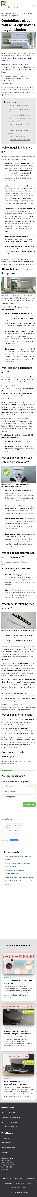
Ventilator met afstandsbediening (16, 823)
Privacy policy (19, 1183)
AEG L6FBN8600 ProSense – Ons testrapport (19, 877)
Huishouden (13, 13)
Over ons (5, 1138)
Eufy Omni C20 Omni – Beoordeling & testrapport (15, 1083)
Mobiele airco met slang (13, 828)
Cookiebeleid (30, 1178)
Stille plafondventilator (12, 830)
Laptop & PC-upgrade (9, 1122)
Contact (5, 1152)
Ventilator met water (12, 833)
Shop (23, 1188)
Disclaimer (8, 1183)
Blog (7, 13)
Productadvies (18, 1178)
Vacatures (6, 1143)
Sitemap (29, 1183)
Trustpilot (15, 1188)
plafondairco (22, 186)
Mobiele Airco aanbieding (13, 825)
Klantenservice (5, 1169)
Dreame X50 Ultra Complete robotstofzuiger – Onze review (17, 1032)
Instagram (7, 1178)
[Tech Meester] (10, 5)
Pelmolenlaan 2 (6, 1160)
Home (3, 13)
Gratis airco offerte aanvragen (20, 140)
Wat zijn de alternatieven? (18, 136)
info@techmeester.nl (7, 1165)
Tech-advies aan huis (9, 1127)
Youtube (4, 1178)
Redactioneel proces (9, 1147)
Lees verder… (8, 997)
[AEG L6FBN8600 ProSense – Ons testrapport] (18, 963)
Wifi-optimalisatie (8, 1112)
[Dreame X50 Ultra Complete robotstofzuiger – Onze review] (18, 1014)
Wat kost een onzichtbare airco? (20, 115)
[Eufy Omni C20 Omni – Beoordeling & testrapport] (18, 1064)
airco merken (19, 351)
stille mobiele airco (16, 705)
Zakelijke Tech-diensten (11, 1117)
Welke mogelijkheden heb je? (19, 106)
